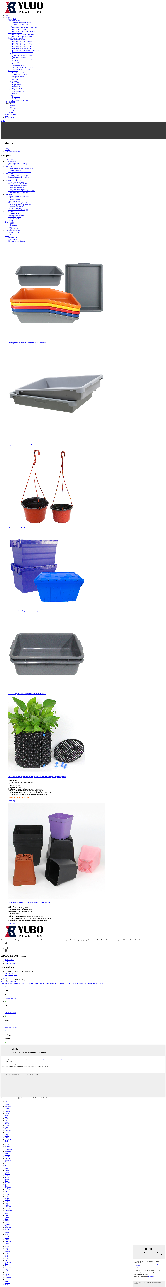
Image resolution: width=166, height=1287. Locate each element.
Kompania (11, 105)
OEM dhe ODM (10, 102)
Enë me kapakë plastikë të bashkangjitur (24, 27)
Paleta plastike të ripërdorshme (19, 983)
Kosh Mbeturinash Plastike (16, 40)
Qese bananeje (16, 97)
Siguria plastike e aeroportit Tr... (21, 445)
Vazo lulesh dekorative (19, 57)
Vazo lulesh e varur (18, 62)
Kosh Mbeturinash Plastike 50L (22, 43)
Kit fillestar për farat (18, 72)
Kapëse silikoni (17, 88)
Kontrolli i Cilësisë (14, 109)
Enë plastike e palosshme (19, 29)
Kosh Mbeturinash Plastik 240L (22, 48)
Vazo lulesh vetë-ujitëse (19, 64)
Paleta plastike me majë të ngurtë (55, 983)
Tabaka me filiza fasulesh (20, 74)
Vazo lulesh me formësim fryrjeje (22, 59)
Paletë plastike (12, 19)
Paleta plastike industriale (37, 983)
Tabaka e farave (13, 71)
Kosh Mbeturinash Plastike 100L (22, 45)
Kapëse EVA (16, 83)
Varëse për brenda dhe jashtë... (20, 528)
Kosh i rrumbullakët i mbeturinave (22, 52)
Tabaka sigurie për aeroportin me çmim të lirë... (27, 694)
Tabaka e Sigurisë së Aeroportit (21, 24)
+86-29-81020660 (10, 1013)
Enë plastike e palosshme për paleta (23, 34)
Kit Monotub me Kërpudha (20, 100)
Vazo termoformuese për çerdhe (22, 69)
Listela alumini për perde (15, 38)
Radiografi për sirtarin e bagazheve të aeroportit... (28, 343)
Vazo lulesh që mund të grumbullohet (23, 67)
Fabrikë (10, 112)
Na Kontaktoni (9, 117)
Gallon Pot (15, 60)
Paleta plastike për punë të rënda (93, 983)
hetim (10, 801)
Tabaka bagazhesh (14, 21)
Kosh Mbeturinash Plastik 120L (22, 46)
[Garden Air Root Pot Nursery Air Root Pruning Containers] (46, 773)
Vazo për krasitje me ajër (15, 90)
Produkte (7, 17)
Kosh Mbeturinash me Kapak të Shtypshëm (25, 50)
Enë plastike (12, 26)
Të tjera (10, 95)
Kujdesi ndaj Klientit (11, 114)
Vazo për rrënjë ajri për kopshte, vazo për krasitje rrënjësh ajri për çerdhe (37, 777)
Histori (10, 107)
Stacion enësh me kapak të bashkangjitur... (25, 611)
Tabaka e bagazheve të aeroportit (22, 22)
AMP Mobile (14, 981)
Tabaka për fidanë (17, 78)
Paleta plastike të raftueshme (74, 983)
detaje (13, 801)
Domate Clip (16, 86)
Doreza (14, 93)
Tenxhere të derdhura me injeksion (22, 55)
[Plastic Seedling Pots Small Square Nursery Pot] (56, 899)
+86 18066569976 (10, 973)
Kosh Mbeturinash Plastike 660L (22, 41)
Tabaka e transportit (18, 65)
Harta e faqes (5, 981)
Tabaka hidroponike (18, 76)
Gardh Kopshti (16, 98)
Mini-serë (15, 79)
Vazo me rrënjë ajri (18, 91)
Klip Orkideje (16, 85)
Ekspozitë (11, 110)
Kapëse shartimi (13, 81)
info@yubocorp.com (11, 975)
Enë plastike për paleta (15, 33)
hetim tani (4, 978)
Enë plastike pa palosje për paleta (22, 36)
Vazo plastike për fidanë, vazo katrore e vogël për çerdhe (30, 902)
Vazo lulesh (11, 53)
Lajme (6, 116)
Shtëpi (6, 15)
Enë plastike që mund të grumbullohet (23, 31)
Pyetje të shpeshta (10, 963)
